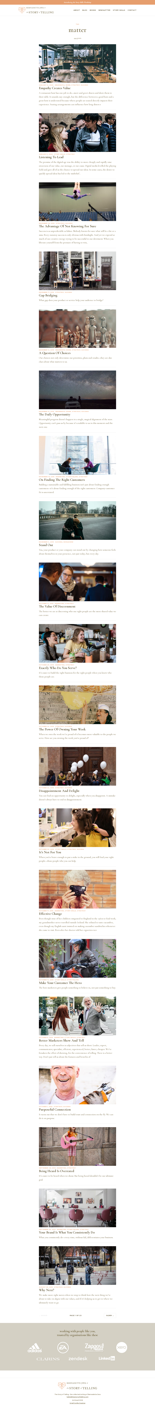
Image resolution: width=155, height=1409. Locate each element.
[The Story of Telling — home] (36, 10)
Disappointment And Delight (59, 791)
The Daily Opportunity (54, 414)
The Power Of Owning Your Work (62, 729)
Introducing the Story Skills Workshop (77, 2)
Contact (132, 10)
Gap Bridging (48, 295)
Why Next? (46, 1290)
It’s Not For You (50, 852)
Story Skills (119, 10)
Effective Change (50, 914)
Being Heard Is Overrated (56, 1171)
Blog (84, 10)
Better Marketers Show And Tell (61, 1040)
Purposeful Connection (55, 1109)
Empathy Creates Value (55, 88)
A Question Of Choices (55, 353)
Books (93, 10)
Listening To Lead (51, 157)
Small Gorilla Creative (77, 1403)
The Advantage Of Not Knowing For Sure (67, 226)
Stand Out (46, 545)
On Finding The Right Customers (62, 480)
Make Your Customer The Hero (60, 983)
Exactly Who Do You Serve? (58, 668)
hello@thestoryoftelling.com (77, 1397)
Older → (110, 1315)
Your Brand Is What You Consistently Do (67, 1232)
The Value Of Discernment (57, 606)
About (77, 10)
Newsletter (104, 10)
